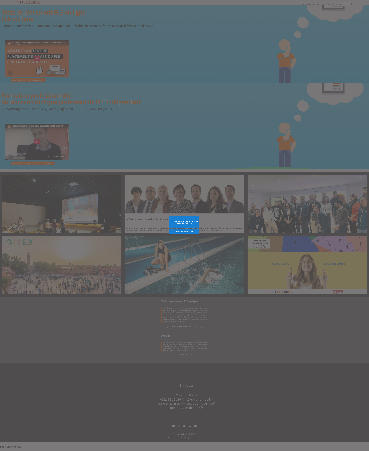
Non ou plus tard (184, 232)
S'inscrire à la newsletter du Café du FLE (184, 222)
